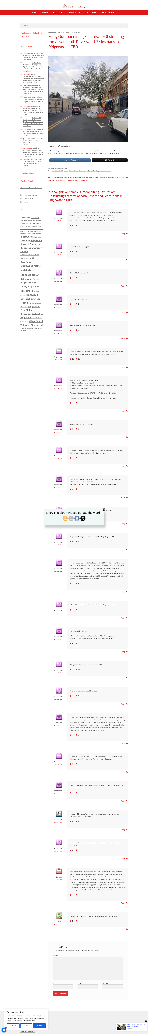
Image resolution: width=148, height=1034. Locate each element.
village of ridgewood (61, 168)
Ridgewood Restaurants (103, 171)
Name (55, 983)
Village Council (36, 321)
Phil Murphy (35, 233)
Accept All (39, 1026)
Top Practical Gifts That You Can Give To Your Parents (107, 177)
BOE (27, 224)
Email (80, 983)
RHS (40, 233)
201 (22, 217)
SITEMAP (25, 202)
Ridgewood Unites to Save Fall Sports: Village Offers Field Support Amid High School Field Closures (33, 56)
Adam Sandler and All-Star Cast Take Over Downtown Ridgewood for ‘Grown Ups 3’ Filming (33, 142)
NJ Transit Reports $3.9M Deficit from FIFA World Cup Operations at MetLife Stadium (33, 162)
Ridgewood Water (29, 313)
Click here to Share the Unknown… (31, 188)
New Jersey (27, 231)
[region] (26, 1019)
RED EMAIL (57, 12)
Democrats (35, 226)
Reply (123, 234)
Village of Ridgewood (31, 325)
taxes (33, 318)
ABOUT (45, 12)
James (67, 33)
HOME (35, 12)
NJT (32, 231)
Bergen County (35, 218)
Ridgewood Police (29, 279)
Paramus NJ (23, 233)
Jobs (21, 231)
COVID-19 (22, 226)
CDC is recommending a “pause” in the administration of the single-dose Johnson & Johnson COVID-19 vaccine (68, 178)
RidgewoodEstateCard (29, 255)
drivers (66, 171)
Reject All (26, 1026)
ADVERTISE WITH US (29, 198)
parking (29, 233)
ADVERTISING (108, 12)
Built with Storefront (27, 1032)
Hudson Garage (73, 171)
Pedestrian (82, 171)
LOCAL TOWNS (91, 12)
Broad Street (56, 171)
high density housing (38, 229)
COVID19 (28, 226)
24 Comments (75, 33)
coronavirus (37, 223)
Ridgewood (26, 236)
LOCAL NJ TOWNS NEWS (30, 195)
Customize (13, 1026)
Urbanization (38, 318)
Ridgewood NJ (91, 171)
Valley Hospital (24, 321)
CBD (62, 171)
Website (105, 983)
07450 (27, 217)
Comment (57, 955)
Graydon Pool (28, 229)
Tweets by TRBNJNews (27, 173)
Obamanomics (37, 231)
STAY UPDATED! (74, 12)
